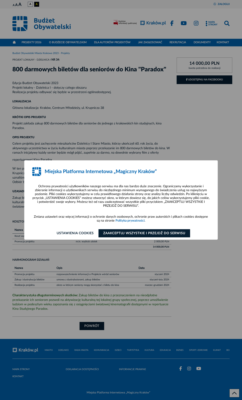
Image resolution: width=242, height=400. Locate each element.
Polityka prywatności (130, 220)
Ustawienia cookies (75, 233)
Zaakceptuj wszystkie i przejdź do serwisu (144, 233)
